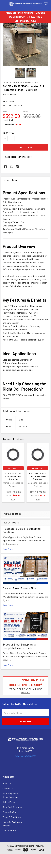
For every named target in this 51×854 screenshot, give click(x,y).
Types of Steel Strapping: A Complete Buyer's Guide (19, 646)
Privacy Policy (9, 812)
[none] (25, 43)
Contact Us (8, 788)
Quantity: (8, 132)
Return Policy (9, 802)
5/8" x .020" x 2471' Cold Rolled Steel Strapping (37, 476)
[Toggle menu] (4, 4)
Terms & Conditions (12, 817)
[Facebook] (5, 166)
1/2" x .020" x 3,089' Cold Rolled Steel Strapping (13, 476)
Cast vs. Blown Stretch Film (19, 588)
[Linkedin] (17, 166)
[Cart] (46, 4)
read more (8, 549)
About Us (7, 783)
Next (47, 473)
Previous (4, 473)
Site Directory (9, 830)
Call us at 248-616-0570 (25, 756)
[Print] (11, 166)
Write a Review (10, 94)
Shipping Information (13, 807)
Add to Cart (13, 468)
